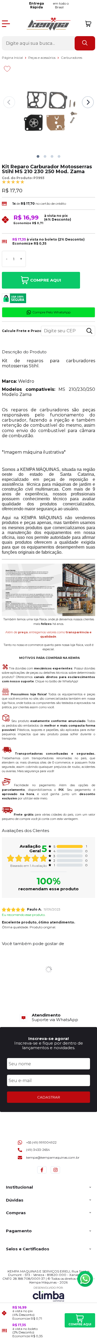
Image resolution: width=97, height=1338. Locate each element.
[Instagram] (55, 1173)
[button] (38, 156)
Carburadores (71, 58)
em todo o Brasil (49, 5)
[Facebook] (42, 1173)
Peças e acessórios (42, 58)
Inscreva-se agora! (48, 1038)
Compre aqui (45, 280)
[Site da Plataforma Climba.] (48, 1294)
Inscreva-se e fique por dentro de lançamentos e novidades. (48, 1045)
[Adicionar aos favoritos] (7, 69)
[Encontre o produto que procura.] (85, 43)
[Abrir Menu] (6, 23)
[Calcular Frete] (89, 331)
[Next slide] (88, 102)
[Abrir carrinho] (88, 24)
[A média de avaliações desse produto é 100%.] (13, 182)
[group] (48, 1017)
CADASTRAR (48, 1097)
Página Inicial (13, 58)
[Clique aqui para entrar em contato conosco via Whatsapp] (85, 1279)
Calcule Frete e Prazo (19, 331)
